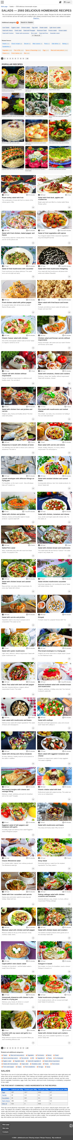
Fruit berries (40, 1055)
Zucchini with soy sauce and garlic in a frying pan (16, 1034)
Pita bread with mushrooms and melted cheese (53, 410)
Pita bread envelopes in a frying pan (51, 651)
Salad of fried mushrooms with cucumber (17, 269)
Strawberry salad (36, 1064)
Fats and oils (24, 1058)
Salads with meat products (10, 1064)
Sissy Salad (42, 861)
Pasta (47, 43)
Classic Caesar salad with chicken (15, 338)
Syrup (48, 1067)
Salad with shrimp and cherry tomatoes (17, 754)
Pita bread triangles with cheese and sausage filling (15, 790)
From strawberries (30, 1067)
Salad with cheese (7, 30)
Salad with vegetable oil (34, 1061)
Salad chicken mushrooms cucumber (52, 581)
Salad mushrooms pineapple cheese (51, 997)
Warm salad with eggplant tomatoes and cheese (53, 755)
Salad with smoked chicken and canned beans (53, 479)
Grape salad (24, 1064)
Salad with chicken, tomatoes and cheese (53, 514)
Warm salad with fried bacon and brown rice (53, 303)
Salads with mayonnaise (22, 33)
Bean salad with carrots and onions (51, 445)
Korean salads (63, 30)
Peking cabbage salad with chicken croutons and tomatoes (51, 895)
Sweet (56, 1055)
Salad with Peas (43, 33)
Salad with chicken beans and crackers (52, 930)
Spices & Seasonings (33, 50)
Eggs (46, 50)
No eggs (40, 1067)
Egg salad (35, 27)
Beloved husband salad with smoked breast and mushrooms (54, 685)
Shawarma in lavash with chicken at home (18, 445)
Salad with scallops (45, 720)
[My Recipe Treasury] (60, 2)
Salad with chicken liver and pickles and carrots (17, 410)
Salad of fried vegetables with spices (52, 233)
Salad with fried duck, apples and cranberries (50, 198)
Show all (37, 35)
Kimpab (41, 617)
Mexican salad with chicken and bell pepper (18, 930)
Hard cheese (6, 1101)
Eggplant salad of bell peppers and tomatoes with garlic (15, 826)
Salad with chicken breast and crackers (53, 1033)
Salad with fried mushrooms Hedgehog (53, 269)
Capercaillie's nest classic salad (14, 964)
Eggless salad (15, 27)
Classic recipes (17, 43)
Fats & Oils (18, 50)
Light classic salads (55, 27)
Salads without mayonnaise (51, 1061)
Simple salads (43, 27)
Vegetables (7, 50)
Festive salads (53, 30)
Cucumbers (5, 1098)
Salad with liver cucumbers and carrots (17, 894)
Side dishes (56, 43)
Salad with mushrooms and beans (51, 825)
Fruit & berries (17, 53)
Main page (5, 1124)
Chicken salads (25, 27)
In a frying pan (59, 1058)
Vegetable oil (40, 1058)
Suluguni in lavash (45, 964)
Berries (49, 1055)
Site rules (5, 1128)
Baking (65, 43)
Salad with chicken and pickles (13, 514)
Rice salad (34, 33)
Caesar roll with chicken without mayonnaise (14, 374)
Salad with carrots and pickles (13, 617)
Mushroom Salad (41, 30)
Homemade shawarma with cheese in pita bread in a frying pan (17, 998)
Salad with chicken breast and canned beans (16, 582)
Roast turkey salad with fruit (12, 197)
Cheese (5, 53)
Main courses (37, 43)
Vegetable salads (55, 33)
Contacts (5, 1132)
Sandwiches (6, 46)
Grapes (19, 1067)
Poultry (46, 1064)
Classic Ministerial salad (11, 861)
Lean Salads (5, 27)
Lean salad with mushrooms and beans (16, 720)
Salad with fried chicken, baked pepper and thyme (18, 234)
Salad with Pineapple (29, 30)
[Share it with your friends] (71, 1125)
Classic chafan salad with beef (49, 789)
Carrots (4, 1095)
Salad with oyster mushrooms (13, 651)
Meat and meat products (59, 50)
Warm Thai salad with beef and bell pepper (18, 684)
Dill (33, 1058)
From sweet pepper (8, 1067)
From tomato (55, 1064)
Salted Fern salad (8, 548)
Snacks (5, 43)
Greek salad (18, 30)
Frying (49, 1058)
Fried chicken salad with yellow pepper (16, 302)
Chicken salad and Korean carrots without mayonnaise (54, 339)
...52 (27, 58)
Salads (5, 1055)
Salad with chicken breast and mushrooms (54, 548)
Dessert (27, 43)
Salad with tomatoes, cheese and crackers (54, 373)
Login (68, 2)
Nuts (26, 53)
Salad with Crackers (7, 33)
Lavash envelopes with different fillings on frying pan (18, 479)
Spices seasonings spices (10, 1058)
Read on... (36, 18)
